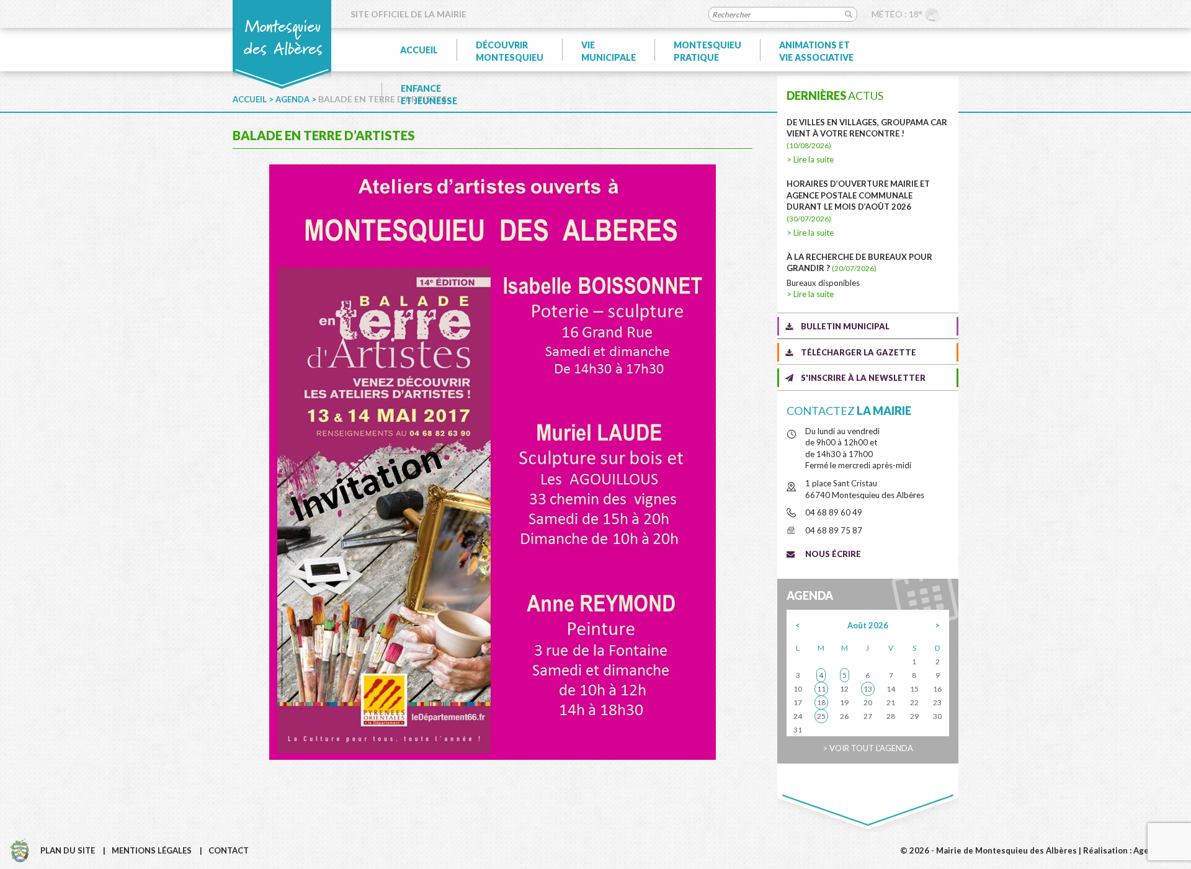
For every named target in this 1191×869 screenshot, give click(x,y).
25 (821, 716)
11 (821, 688)
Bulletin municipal (845, 326)
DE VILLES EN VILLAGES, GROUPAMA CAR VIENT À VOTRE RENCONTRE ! (867, 133)
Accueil (419, 50)
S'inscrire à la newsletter (863, 378)
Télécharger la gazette (858, 352)
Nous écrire (833, 554)
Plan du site (67, 850)
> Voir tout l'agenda (868, 748)
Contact (228, 850)
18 (821, 702)
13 (867, 688)
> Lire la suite (810, 159)
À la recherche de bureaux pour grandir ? (859, 263)
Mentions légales (152, 850)
